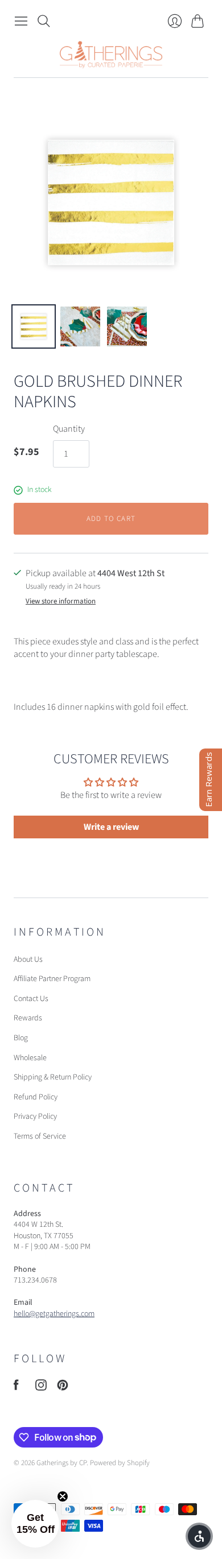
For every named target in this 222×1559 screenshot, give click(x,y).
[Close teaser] (62, 1496)
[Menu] (21, 21)
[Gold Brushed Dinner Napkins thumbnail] (34, 326)
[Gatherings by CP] (111, 54)
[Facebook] (16, 1388)
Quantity (69, 429)
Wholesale (30, 1058)
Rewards (28, 1018)
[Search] (44, 21)
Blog (21, 1038)
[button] (35, 1524)
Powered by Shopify (120, 1463)
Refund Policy (35, 1097)
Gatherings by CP (61, 1463)
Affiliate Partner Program (52, 979)
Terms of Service (40, 1136)
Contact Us (31, 998)
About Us (28, 959)
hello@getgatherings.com (54, 1314)
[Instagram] (41, 1388)
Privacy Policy (35, 1116)
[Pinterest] (62, 1388)
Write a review (111, 827)
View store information (61, 601)
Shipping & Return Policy (53, 1077)
